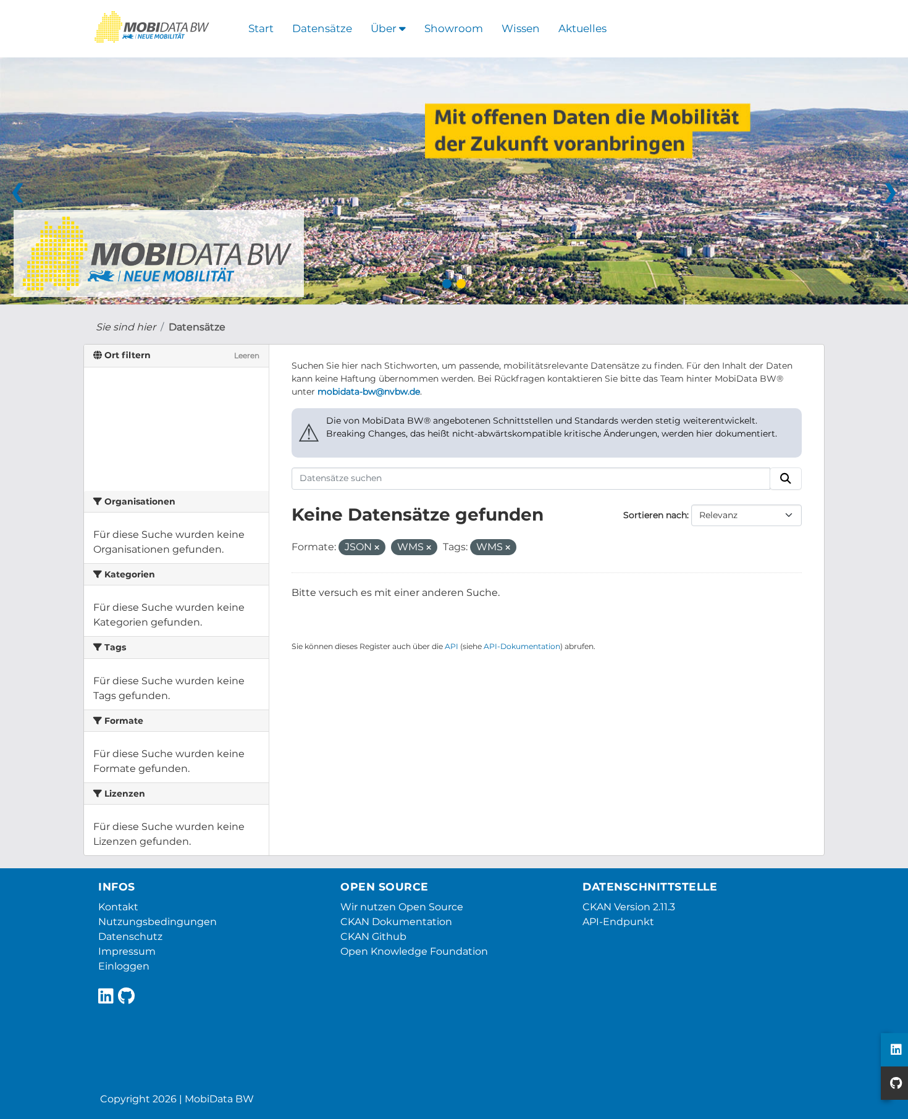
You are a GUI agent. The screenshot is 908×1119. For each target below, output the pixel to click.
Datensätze (322, 28)
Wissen (521, 28)
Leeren (246, 355)
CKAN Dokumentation (396, 922)
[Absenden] (786, 478)
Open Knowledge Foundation (414, 951)
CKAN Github (373, 936)
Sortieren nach (655, 515)
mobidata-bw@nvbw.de (368, 391)
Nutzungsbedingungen (157, 922)
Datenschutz (130, 936)
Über (385, 28)
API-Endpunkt (618, 922)
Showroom (453, 28)
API (451, 646)
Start (261, 28)
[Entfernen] (376, 547)
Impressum (127, 951)
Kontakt (118, 907)
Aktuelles (582, 28)
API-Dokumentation (522, 646)
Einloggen (123, 966)
